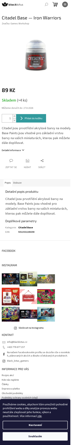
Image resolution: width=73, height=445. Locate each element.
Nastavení (35, 425)
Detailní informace (11, 150)
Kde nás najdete (10, 380)
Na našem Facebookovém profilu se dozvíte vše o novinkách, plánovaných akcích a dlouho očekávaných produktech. (38, 354)
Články (5, 384)
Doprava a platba (11, 389)
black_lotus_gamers (18, 361)
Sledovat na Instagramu (31, 328)
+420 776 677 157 (16, 347)
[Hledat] (46, 4)
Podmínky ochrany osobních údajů (20, 398)
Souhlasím (35, 436)
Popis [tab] (8, 183)
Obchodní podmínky (12, 393)
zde (39, 416)
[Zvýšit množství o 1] (14, 116)
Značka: (15, 23)
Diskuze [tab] (17, 183)
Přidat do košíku (33, 118)
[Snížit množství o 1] (14, 120)
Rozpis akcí (8, 375)
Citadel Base (25, 227)
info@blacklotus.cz (17, 342)
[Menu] (65, 4)
